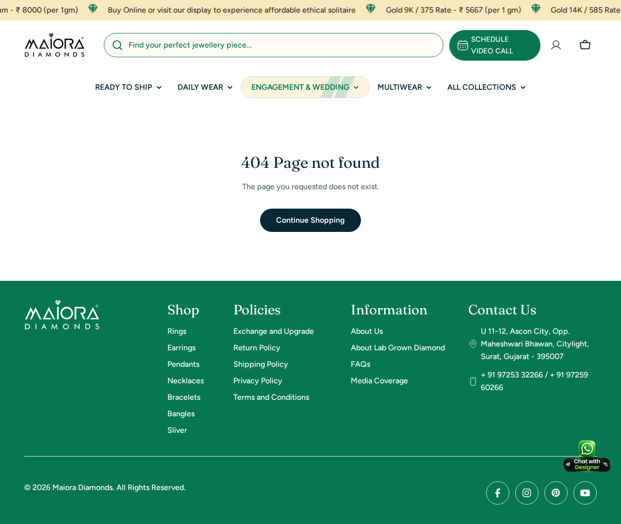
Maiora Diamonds (82, 487)
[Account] (556, 45)
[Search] (117, 45)
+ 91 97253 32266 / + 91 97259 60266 (534, 381)
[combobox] (273, 45)
